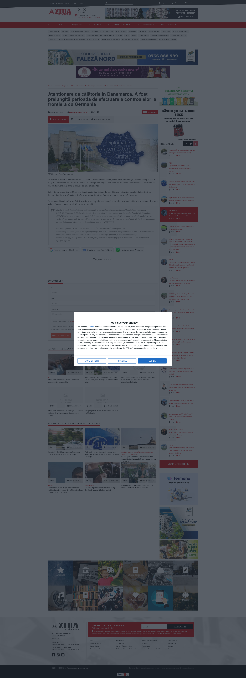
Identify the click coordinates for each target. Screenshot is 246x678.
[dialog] (123, 339)
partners (91, 326)
